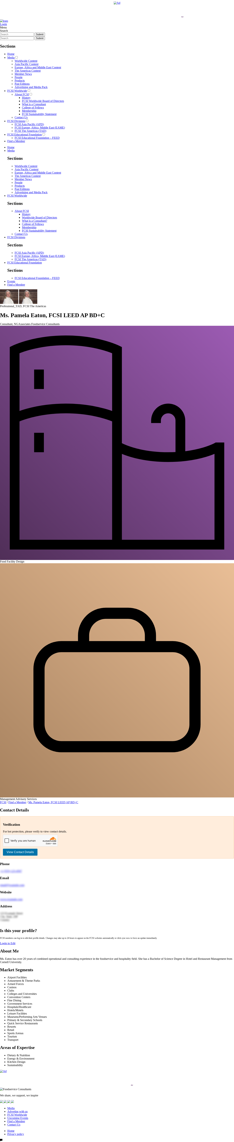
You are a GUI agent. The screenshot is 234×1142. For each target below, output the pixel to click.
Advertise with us (17, 1111)
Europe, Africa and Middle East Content (38, 67)
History (26, 97)
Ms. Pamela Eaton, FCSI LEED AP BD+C (53, 802)
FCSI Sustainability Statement (39, 114)
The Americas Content (28, 70)
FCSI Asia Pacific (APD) (29, 124)
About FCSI (22, 94)
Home (10, 53)
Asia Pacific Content (26, 64)
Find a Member (16, 141)
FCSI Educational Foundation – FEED (37, 137)
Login (3, 24)
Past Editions (22, 83)
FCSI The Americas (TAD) (30, 130)
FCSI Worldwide (17, 90)
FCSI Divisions (16, 121)
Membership (29, 110)
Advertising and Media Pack (31, 87)
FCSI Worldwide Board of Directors (43, 101)
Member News (23, 74)
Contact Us (21, 117)
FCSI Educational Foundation (24, 134)
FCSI (3, 802)
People (18, 77)
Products (20, 80)
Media (11, 57)
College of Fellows (33, 107)
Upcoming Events (17, 1118)
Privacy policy (15, 1134)
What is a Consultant (34, 104)
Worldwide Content (26, 60)
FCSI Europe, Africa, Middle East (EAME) (40, 127)
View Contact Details (20, 852)
